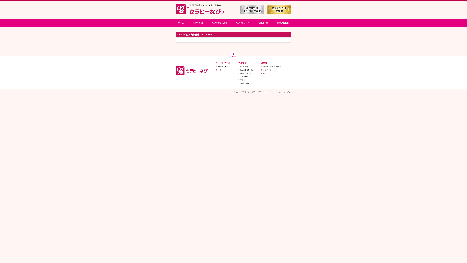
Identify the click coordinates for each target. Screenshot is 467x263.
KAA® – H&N (223, 67)
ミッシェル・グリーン (285, 92)
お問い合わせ (283, 23)
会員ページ (267, 70)
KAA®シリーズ (242, 23)
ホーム (181, 23)
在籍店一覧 (263, 23)
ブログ (242, 80)
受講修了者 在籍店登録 (272, 67)
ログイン (266, 73)
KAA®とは (198, 23)
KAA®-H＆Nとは (219, 23)
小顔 (219, 70)
